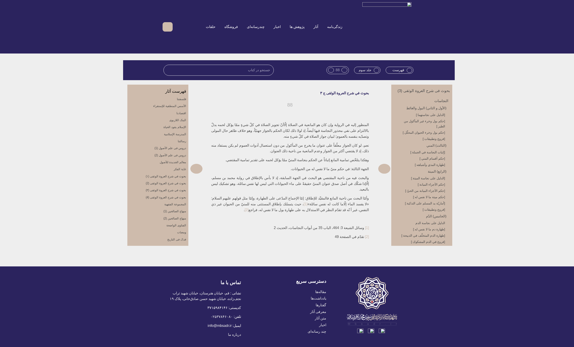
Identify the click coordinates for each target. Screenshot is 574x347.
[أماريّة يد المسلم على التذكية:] (425, 203)
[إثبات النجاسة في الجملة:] (427, 152)
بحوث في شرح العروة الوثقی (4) (166, 197)
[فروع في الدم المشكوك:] (428, 242)
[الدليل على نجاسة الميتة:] (428, 178)
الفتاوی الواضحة (176, 225)
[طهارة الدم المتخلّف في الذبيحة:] (423, 235)
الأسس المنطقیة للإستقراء (169, 106)
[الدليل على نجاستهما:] (430, 115)
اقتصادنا (181, 113)
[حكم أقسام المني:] (432, 158)
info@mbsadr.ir (220, 326)
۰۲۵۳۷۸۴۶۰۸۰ (222, 317)
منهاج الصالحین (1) (174, 211)
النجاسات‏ (441, 101)
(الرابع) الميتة (437, 171)
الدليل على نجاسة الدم (430, 223)
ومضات (181, 232)
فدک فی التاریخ (176, 239)
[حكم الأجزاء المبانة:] (431, 184)
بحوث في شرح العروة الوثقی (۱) (166, 176)
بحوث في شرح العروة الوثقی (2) (166, 183)
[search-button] (179, 27)
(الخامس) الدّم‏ (436, 216)
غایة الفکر (180, 169)
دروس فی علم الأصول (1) (170, 148)
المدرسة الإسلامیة (175, 134)
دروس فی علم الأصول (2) (170, 155)
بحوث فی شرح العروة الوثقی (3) (424, 91)
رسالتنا (182, 141)
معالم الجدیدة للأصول (173, 162)
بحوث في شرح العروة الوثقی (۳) (166, 190)
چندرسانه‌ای (256, 27)
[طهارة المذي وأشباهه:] (430, 165)
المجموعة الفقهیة (175, 204)
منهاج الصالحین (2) (174, 218)
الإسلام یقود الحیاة (174, 127)
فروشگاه (231, 27)
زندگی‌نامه (334, 27)
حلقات (210, 27)
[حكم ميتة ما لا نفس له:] (429, 197)
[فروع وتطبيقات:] (434, 139)
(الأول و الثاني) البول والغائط (426, 108)
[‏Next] (240, 168)
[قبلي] (340, 168)
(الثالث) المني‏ (436, 145)
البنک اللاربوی (177, 120)
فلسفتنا (181, 99)
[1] (305, 204)
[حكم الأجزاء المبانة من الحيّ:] (425, 191)
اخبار (277, 27)
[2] (246, 210)
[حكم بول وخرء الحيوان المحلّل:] (424, 132)
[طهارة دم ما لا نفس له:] (429, 229)
